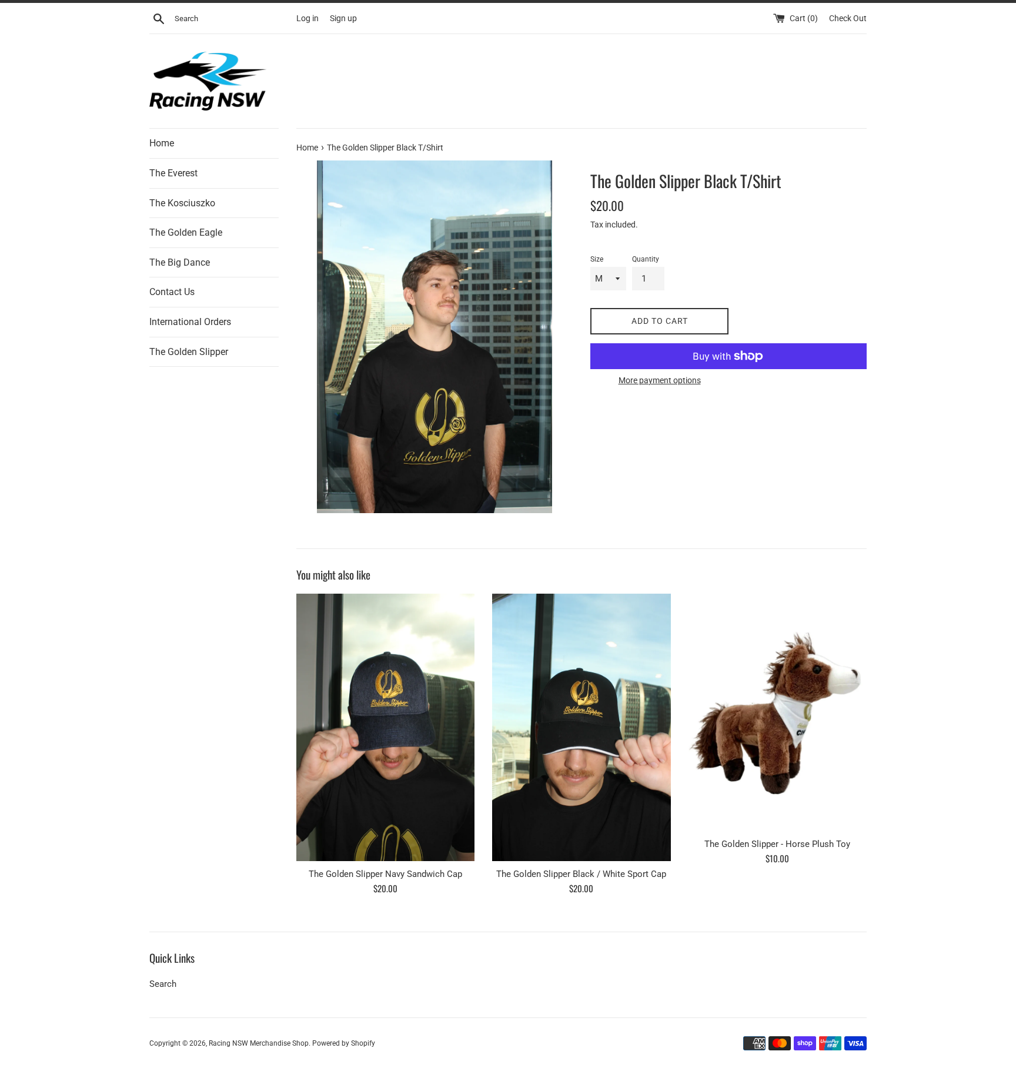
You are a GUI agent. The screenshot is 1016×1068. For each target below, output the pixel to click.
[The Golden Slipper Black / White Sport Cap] (581, 727)
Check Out (848, 18)
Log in (307, 18)
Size (596, 259)
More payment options (660, 380)
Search (162, 984)
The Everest (173, 173)
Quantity (645, 259)
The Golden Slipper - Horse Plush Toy (777, 844)
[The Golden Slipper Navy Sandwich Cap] (385, 727)
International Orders (190, 321)
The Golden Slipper (188, 351)
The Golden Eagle (185, 232)
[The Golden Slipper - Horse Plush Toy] (778, 712)
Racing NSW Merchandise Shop (259, 1043)
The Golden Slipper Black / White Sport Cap (581, 874)
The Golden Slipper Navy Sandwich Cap (385, 874)
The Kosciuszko (182, 203)
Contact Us (172, 291)
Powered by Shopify (343, 1043)
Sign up (343, 18)
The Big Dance (179, 262)
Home (161, 143)
